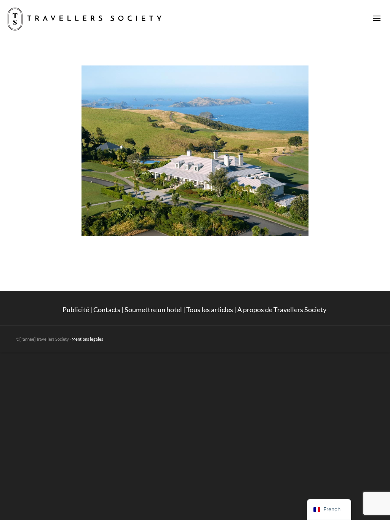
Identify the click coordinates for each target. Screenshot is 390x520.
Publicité (75, 309)
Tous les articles (209, 309)
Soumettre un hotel (153, 309)
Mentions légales (87, 339)
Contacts (106, 309)
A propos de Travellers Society (282, 309)
